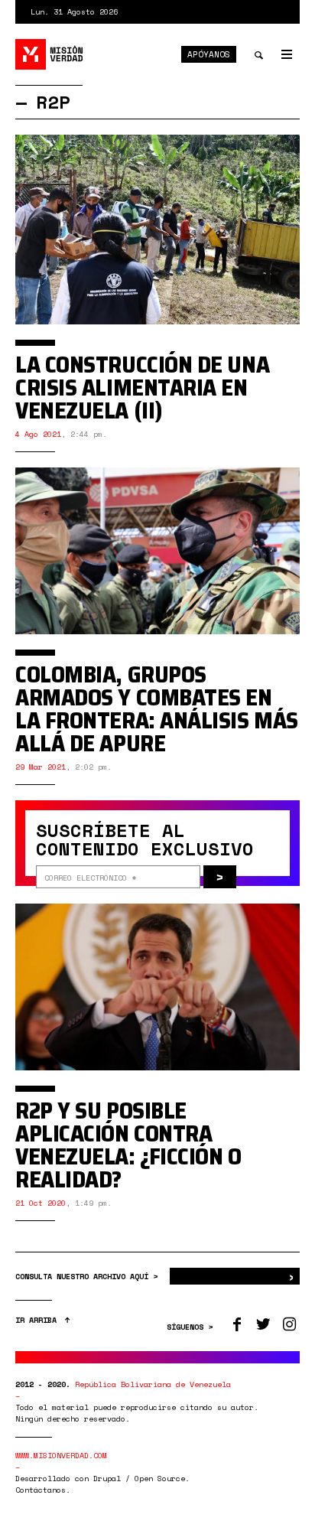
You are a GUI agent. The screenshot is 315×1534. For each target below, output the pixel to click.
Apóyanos (208, 54)
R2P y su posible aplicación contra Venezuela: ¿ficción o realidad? (128, 1145)
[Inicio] (49, 54)
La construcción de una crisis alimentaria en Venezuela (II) (142, 387)
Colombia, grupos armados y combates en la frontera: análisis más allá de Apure (156, 708)
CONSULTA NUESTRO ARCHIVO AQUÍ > (88, 1276)
